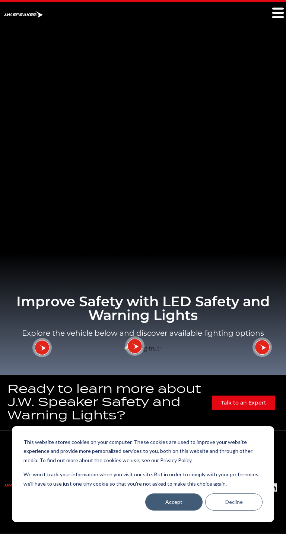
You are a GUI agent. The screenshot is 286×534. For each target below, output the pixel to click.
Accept (173, 502)
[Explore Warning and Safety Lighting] (42, 347)
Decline (234, 502)
